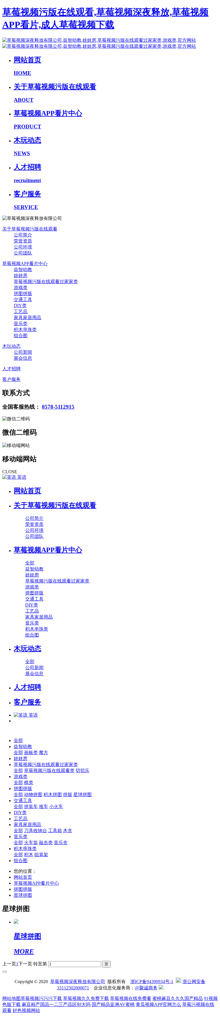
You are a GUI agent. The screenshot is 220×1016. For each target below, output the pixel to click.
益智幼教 (23, 746)
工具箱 (55, 830)
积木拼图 (53, 794)
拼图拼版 (23, 788)
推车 (43, 806)
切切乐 (82, 770)
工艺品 (21, 818)
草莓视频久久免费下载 (86, 998)
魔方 (43, 752)
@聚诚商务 (146, 987)
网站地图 (11, 998)
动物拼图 (33, 794)
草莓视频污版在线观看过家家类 (46, 764)
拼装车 (31, 806)
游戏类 (21, 776)
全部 (29, 562)
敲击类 (46, 842)
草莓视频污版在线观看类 (49, 770)
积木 (28, 854)
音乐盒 (61, 842)
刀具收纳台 (35, 830)
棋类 (28, 782)
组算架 (41, 854)
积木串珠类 (25, 848)
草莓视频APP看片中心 (36, 883)
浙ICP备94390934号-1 (151, 981)
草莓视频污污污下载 (41, 998)
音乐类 (21, 836)
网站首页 (27, 490)
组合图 (21, 860)
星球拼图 (82, 794)
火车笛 (31, 842)
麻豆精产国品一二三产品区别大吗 (56, 1004)
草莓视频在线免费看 (130, 998)
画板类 (31, 752)
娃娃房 (21, 758)
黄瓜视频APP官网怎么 (158, 1004)
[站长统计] (161, 987)
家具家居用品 (27, 824)
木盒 (67, 830)
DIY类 (20, 812)
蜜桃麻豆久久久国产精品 (177, 998)
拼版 (67, 794)
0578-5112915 (58, 407)
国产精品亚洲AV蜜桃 (113, 1004)
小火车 (56, 806)
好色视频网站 (26, 1010)
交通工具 (23, 800)
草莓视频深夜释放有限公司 (77, 981)
